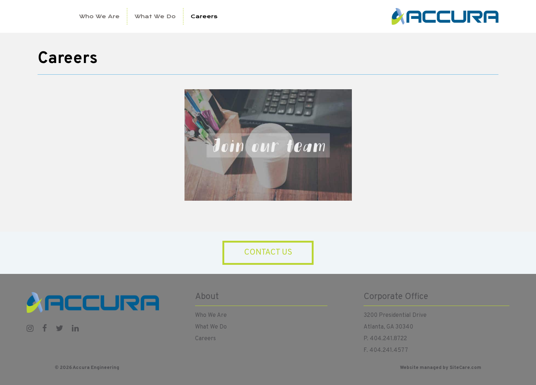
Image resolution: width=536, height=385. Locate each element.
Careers (204, 16)
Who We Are (99, 16)
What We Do (155, 16)
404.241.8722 (388, 338)
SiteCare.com (465, 367)
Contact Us (268, 252)
